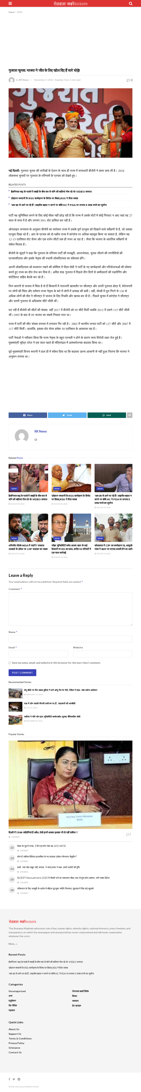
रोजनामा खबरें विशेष (80, 991)
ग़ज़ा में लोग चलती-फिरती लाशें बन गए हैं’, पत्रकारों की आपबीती (49, 703)
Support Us (15, 1033)
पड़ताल (12, 1010)
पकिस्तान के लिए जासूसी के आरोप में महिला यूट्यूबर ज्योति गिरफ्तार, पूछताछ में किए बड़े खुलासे (55, 888)
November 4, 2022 (43, 80)
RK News (24, 80)
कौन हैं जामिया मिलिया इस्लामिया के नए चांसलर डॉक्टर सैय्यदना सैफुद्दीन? (47, 856)
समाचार (19, 12)
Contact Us (15, 1052)
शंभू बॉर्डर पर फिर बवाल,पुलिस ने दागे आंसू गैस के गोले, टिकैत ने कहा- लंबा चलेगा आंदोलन (60, 690)
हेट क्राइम (76, 1005)
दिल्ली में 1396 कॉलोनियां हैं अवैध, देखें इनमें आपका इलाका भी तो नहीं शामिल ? (43, 832)
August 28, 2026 (17, 504)
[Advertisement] (70, 40)
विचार (74, 995)
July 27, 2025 (31, 708)
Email (13, 647)
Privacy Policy (16, 1043)
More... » (13, 943)
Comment (15, 589)
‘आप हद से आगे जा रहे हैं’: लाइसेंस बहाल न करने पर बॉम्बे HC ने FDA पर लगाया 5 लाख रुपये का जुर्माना (59, 205)
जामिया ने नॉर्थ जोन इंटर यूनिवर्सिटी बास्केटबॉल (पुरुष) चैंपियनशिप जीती (52, 716)
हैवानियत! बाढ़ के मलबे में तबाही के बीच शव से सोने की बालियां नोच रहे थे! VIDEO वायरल (51, 191)
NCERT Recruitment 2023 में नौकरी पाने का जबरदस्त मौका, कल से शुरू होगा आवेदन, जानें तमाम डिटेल (63, 877)
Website (78, 647)
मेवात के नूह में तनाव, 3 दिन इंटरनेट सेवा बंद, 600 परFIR (41, 846)
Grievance (14, 1047)
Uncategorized (17, 991)
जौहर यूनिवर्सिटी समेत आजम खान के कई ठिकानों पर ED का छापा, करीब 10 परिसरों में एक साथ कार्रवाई (71, 549)
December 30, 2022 (34, 721)
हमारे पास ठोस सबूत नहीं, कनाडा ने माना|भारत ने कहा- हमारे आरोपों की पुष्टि (48, 867)
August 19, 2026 (103, 507)
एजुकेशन (12, 1000)
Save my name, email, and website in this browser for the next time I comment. (56, 662)
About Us (14, 1029)
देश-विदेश (13, 1005)
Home (11, 12)
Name (13, 632)
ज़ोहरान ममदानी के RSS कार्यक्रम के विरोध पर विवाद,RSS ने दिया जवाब (44, 198)
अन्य (10, 995)
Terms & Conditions (20, 1038)
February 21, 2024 (34, 694)
